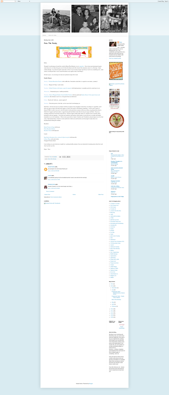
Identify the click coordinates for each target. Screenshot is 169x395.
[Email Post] (60, 156)
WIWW (112, 277)
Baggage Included (115, 181)
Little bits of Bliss (115, 186)
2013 (112, 286)
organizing (112, 257)
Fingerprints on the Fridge (117, 196)
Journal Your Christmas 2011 (117, 241)
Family (112, 228)
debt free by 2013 (114, 219)
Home (44, 35)
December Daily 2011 (115, 221)
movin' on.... (113, 192)
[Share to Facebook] (68, 157)
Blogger (91, 383)
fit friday (112, 230)
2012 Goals (113, 207)
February (114, 306)
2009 (112, 315)
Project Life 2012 (114, 263)
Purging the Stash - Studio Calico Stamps (118, 297)
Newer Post (47, 194)
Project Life (113, 261)
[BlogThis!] (64, 157)
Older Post (100, 194)
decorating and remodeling (116, 223)
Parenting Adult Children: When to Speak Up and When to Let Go (117, 156)
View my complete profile (115, 58)
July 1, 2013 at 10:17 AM (54, 179)
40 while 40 (113, 209)
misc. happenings (114, 252)
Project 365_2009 (114, 259)
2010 (112, 313)
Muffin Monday (113, 254)
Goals (111, 234)
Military (112, 250)
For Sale (112, 232)
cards (111, 214)
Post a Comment (50, 191)
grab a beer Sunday (115, 236)
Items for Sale (52, 35)
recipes (112, 264)
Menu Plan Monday (52, 158)
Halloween (113, 239)
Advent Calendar (114, 164)
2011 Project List (114, 205)
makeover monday (114, 246)
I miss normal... (114, 182)
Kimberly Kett (51, 184)
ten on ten (112, 272)
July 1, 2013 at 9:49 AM (53, 170)
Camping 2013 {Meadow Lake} (117, 187)
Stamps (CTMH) (114, 268)
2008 (112, 317)
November (114, 287)
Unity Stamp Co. (114, 273)
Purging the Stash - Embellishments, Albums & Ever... (118, 293)
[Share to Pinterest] (69, 157)
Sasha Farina (51, 166)
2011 (112, 311)
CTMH (111, 218)
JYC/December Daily (115, 243)
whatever (113, 191)
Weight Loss (113, 275)
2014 (112, 284)
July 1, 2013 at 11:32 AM (54, 188)
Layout (112, 245)
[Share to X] (66, 157)
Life (112, 153)
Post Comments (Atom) (56, 197)
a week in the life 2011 (115, 210)
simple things (113, 266)
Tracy (120, 42)
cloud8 (112, 176)
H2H (111, 237)
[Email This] (63, 157)
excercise (112, 227)
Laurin (49, 175)
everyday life (113, 225)
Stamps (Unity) (113, 270)
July (113, 289)
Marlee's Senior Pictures (116, 177)
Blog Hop (112, 212)
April (113, 304)
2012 (112, 309)
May (113, 302)
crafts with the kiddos (115, 216)
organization (113, 255)
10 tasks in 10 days (115, 203)
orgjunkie (81, 66)
